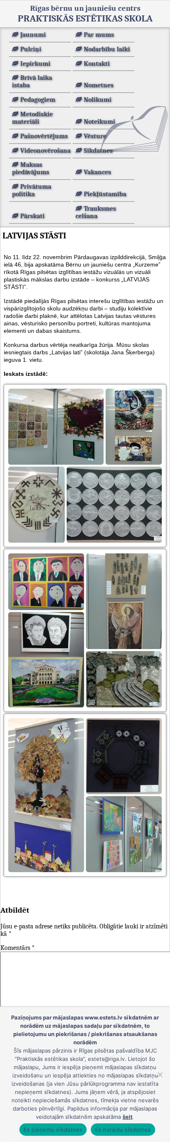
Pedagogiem (37, 99)
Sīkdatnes (98, 150)
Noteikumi (99, 121)
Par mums (99, 34)
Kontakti (97, 63)
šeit (127, 1116)
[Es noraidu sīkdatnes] (160, 1074)
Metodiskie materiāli (32, 118)
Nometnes (98, 85)
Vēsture (95, 136)
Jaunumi (33, 34)
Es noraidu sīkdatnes (123, 1129)
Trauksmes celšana (96, 212)
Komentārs (17, 948)
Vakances (97, 172)
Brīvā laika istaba (32, 81)
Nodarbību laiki (107, 49)
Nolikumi (97, 99)
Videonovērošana (45, 150)
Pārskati (32, 216)
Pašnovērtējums (44, 136)
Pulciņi (30, 49)
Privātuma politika (31, 190)
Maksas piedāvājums (30, 168)
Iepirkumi (35, 63)
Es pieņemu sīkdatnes (53, 1129)
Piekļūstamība (105, 194)
